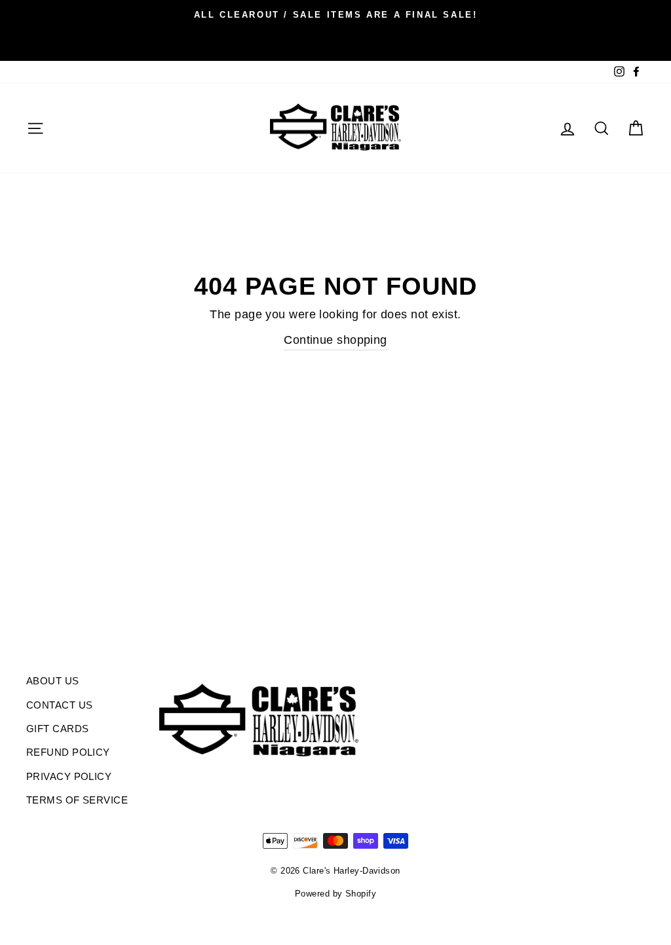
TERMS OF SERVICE (77, 800)
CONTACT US (59, 705)
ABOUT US (52, 680)
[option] (335, 14)
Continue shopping (335, 339)
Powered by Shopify (335, 894)
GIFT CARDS (57, 728)
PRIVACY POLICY (68, 776)
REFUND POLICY (68, 752)
